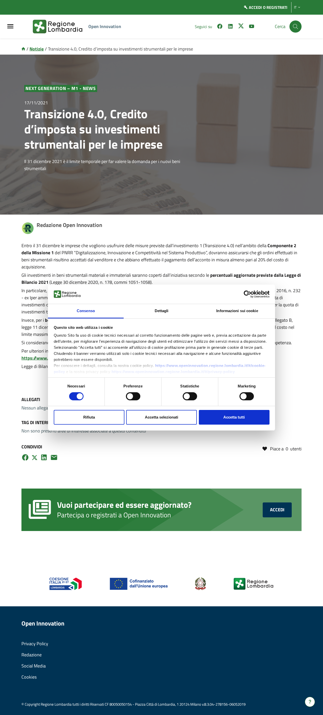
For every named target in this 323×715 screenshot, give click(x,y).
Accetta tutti (234, 417)
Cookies (29, 677)
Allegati (30, 399)
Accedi (277, 509)
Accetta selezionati (161, 417)
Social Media (33, 665)
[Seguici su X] (241, 27)
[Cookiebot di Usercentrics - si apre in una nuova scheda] (247, 294)
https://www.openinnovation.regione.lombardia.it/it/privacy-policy (173, 372)
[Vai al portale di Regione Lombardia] (60, 26)
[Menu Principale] (10, 27)
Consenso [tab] (86, 311)
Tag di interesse (39, 422)
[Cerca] (295, 26)
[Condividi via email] (54, 457)
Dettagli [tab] (162, 311)
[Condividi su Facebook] (25, 457)
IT (295, 7)
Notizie (37, 48)
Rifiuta (89, 417)
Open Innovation (104, 26)
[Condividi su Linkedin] (44, 457)
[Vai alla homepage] (23, 48)
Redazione (31, 654)
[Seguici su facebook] (220, 27)
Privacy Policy (34, 643)
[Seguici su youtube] (252, 27)
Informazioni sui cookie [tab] (237, 311)
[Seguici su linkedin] (230, 27)
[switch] (133, 396)
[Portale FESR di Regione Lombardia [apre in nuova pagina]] (65, 583)
